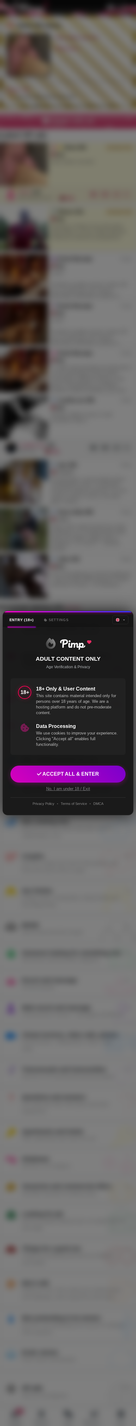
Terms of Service (74, 804)
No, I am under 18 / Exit (68, 788)
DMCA (98, 804)
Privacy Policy (43, 804)
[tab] (22, 620)
